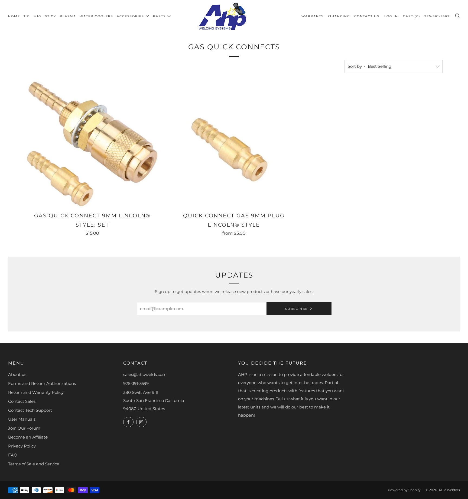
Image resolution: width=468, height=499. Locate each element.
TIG (27, 16)
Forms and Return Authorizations (42, 383)
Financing (339, 16)
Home (14, 16)
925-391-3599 (437, 16)
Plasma (68, 16)
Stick (50, 16)
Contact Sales (21, 401)
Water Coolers (96, 16)
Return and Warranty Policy (36, 392)
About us (17, 374)
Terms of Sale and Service (33, 463)
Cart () (411, 16)
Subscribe (296, 309)
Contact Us (366, 16)
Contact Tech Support (30, 410)
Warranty (312, 16)
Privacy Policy (22, 446)
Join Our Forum (24, 428)
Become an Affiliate (28, 437)
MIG (37, 16)
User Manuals (21, 419)
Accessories (130, 16)
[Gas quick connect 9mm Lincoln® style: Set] (92, 144)
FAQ (12, 455)
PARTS (159, 16)
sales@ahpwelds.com (145, 374)
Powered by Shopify (404, 490)
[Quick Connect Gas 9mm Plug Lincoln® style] (234, 144)
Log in (391, 16)
